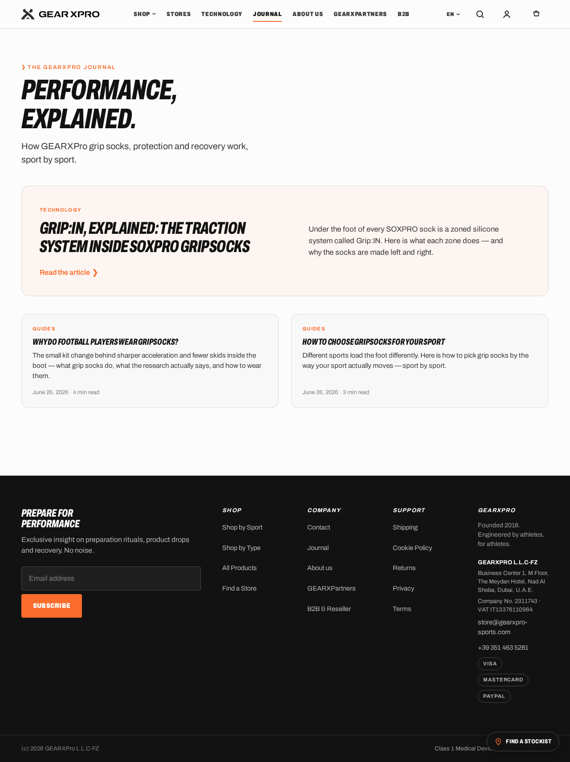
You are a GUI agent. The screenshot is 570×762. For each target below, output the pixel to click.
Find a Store (239, 588)
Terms (402, 608)
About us (308, 14)
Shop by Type (241, 547)
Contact (318, 527)
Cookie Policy (412, 547)
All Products (239, 567)
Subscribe (52, 605)
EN (453, 14)
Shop (145, 14)
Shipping (405, 527)
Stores (179, 14)
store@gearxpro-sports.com (502, 627)
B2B (404, 14)
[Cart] (536, 14)
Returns (404, 567)
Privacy (403, 588)
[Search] (480, 14)
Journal (267, 14)
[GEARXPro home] (60, 14)
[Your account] (507, 14)
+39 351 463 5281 (503, 647)
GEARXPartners (360, 14)
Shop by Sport (242, 527)
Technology (221, 14)
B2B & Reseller (329, 608)
